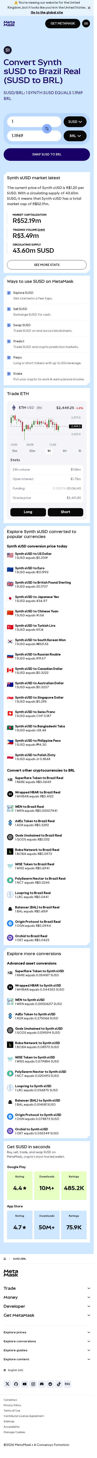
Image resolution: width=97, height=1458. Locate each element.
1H (49, 451)
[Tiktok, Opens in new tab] (59, 1384)
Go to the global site (47, 12)
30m (32, 451)
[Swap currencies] (47, 128)
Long (28, 512)
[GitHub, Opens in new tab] (16, 1384)
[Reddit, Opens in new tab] (50, 1384)
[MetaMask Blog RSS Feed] (67, 1384)
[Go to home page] (5, 1259)
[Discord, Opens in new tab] (42, 1384)
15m (14, 451)
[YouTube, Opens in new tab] (24, 1384)
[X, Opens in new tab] (7, 1384)
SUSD (72, 122)
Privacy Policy (12, 1405)
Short (65, 512)
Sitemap (9, 1421)
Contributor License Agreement (24, 1416)
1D (80, 451)
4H (64, 451)
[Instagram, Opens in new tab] (33, 1384)
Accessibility (12, 1426)
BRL (73, 136)
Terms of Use (12, 1410)
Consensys (10, 1399)
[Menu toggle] (86, 23)
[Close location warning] (89, 8)
